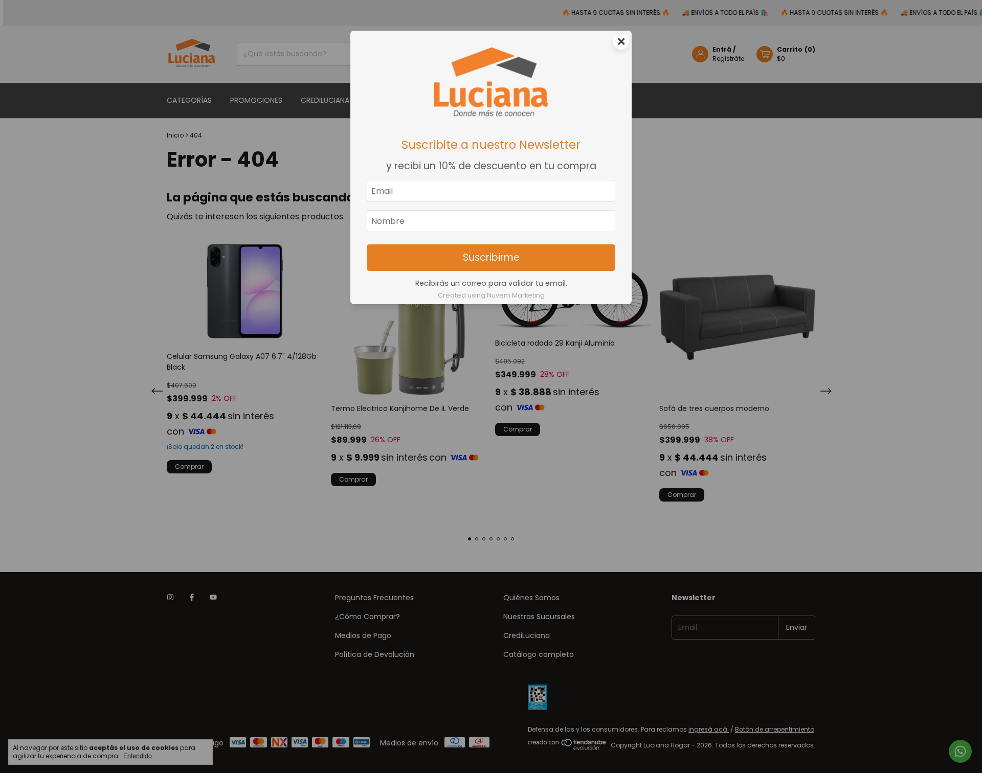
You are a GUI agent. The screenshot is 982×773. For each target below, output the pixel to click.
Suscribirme (491, 257)
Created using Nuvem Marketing (491, 295)
